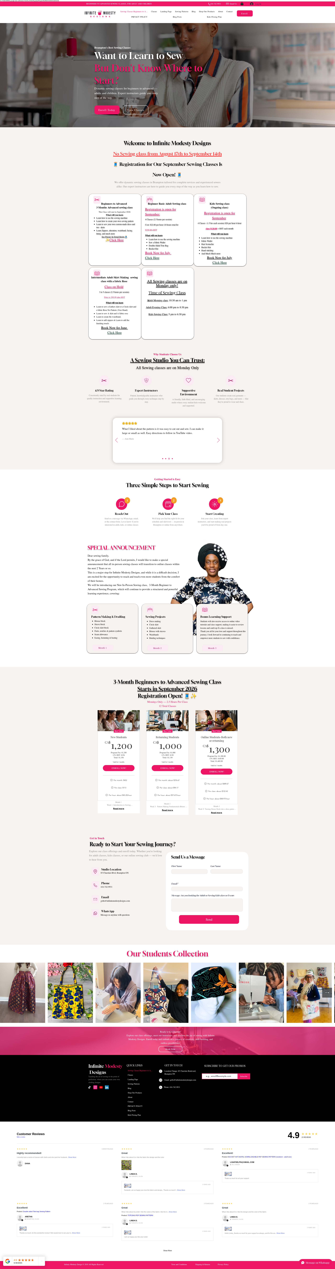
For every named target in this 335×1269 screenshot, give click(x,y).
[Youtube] (101, 1087)
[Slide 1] (163, 458)
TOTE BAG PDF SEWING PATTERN (140, 1215)
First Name (176, 866)
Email (174, 884)
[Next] (218, 440)
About (130, 1097)
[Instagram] (95, 1087)
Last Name (215, 866)
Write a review (21, 1137)
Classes (130, 1075)
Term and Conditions (179, 1264)
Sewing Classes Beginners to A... (137, 1070)
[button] (154, 11)
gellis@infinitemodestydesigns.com (115, 900)
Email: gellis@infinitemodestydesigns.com (180, 1080)
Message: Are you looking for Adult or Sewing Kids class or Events (202, 895)
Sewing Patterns (134, 1084)
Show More (72, 1157)
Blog (129, 1088)
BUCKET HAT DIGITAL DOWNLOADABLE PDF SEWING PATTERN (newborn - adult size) (260, 1157)
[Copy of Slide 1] (166, 458)
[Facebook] (113, 1087)
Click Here (116, 240)
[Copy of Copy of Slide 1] (169, 458)
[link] (242, 3)
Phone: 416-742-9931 (172, 1087)
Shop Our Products (135, 1092)
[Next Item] (327, 993)
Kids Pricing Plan (134, 1115)
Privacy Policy (223, 1264)
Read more (118, 808)
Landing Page (133, 1079)
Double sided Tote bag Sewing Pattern (36, 1211)
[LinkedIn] (107, 1087)
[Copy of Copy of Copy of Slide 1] (172, 458)
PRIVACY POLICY (135, 1106)
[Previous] (116, 440)
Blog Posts (132, 1110)
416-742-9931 (106, 886)
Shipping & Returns (202, 1264)
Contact (130, 1101)
